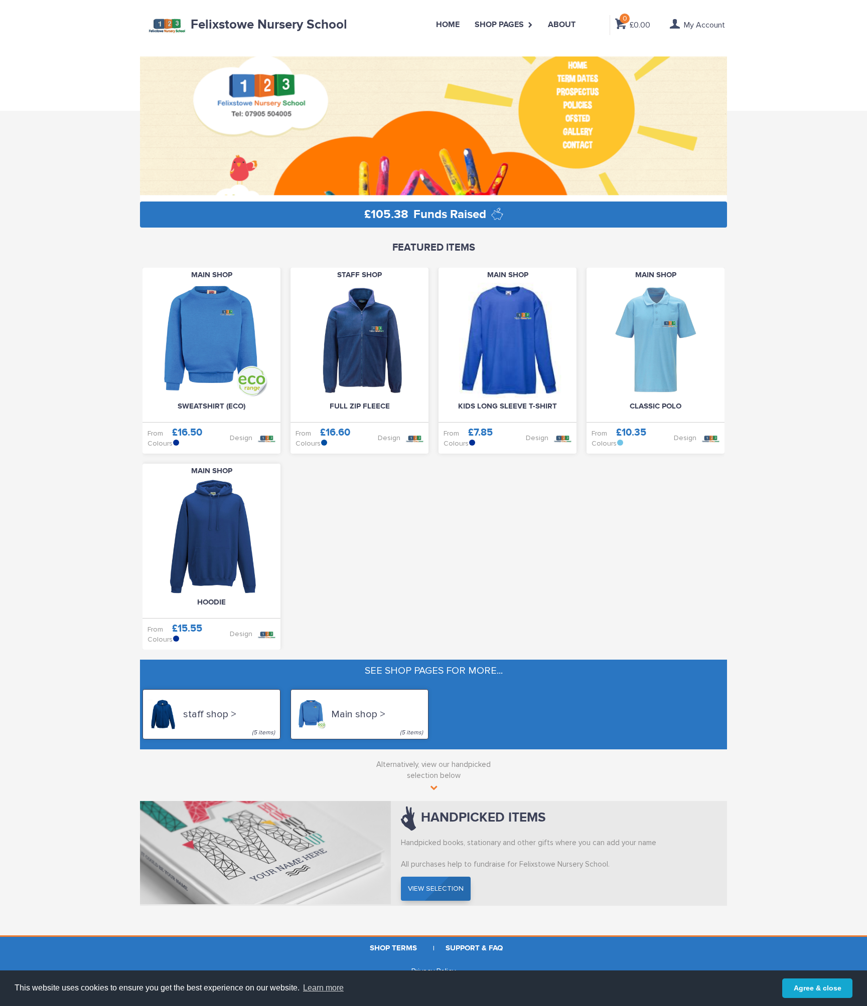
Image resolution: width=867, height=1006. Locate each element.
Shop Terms (393, 948)
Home (448, 25)
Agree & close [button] (817, 988)
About (561, 25)
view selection (436, 888)
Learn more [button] (323, 987)
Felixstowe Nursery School (269, 25)
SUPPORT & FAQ (474, 948)
